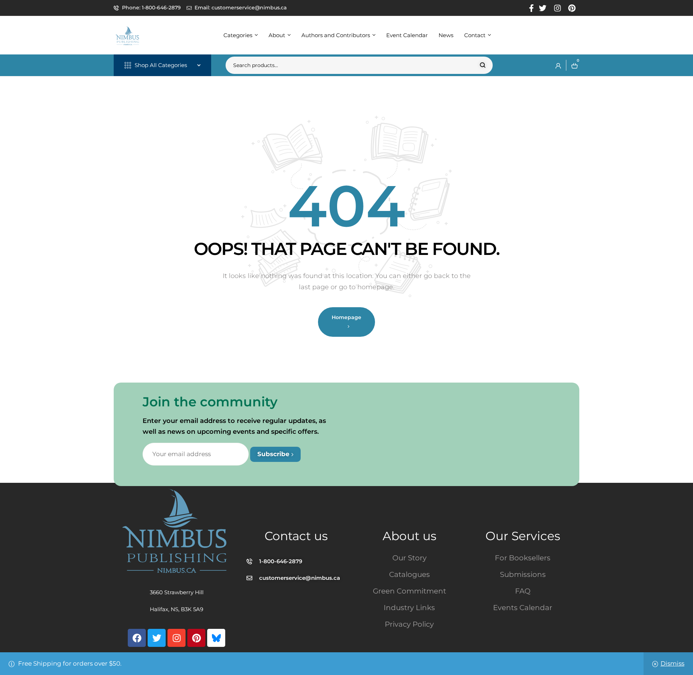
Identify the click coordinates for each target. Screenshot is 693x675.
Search (483, 65)
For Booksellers (522, 557)
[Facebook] (137, 638)
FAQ (523, 591)
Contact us (296, 536)
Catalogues (409, 574)
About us (409, 536)
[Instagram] (176, 638)
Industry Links (409, 607)
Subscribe (274, 454)
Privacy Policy (409, 624)
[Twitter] (157, 638)
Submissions (523, 574)
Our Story (409, 557)
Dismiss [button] (672, 663)
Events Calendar (522, 607)
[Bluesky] (216, 638)
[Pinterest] (196, 638)
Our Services (522, 536)
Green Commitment (409, 591)
